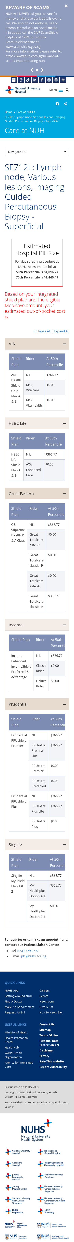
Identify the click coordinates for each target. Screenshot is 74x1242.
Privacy (44, 1056)
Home (8, 112)
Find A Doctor (13, 1001)
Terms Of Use (48, 1035)
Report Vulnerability (53, 1067)
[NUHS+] (63, 80)
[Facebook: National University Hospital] (42, 80)
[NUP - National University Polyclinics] (53, 1177)
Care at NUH (24, 112)
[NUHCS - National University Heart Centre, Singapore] (21, 1201)
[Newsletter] (14, 80)
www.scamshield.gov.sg (23, 46)
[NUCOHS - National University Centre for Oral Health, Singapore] (53, 1201)
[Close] (66, 6)
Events (43, 996)
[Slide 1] (37, 70)
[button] (57, 104)
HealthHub (12, 1047)
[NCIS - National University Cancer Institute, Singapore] (53, 1189)
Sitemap (45, 1030)
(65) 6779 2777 (28, 951)
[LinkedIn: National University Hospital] (35, 80)
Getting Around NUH (18, 996)
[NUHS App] (21, 80)
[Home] (21, 1153)
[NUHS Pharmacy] (53, 1212)
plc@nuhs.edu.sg (33, 956)
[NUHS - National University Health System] (37, 1130)
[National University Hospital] (22, 90)
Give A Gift (46, 1007)
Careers (44, 990)
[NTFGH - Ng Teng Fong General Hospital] (53, 1153)
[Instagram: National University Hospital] (49, 80)
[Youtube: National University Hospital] (56, 80)
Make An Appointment (19, 1007)
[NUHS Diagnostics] (21, 1212)
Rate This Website (51, 1061)
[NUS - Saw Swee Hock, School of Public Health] (53, 1236)
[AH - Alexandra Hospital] (21, 1165)
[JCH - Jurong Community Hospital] (21, 1177)
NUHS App (12, 990)
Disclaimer (46, 1050)
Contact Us (46, 1024)
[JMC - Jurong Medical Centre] (21, 1189)
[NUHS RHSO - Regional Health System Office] (21, 1224)
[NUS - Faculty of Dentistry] (21, 1236)
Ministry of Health (16, 1032)
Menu (53, 90)
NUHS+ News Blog (51, 1012)
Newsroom (46, 1001)
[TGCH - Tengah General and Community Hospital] (53, 1165)
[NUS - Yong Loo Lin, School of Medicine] (53, 1224)
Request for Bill (15, 1012)
